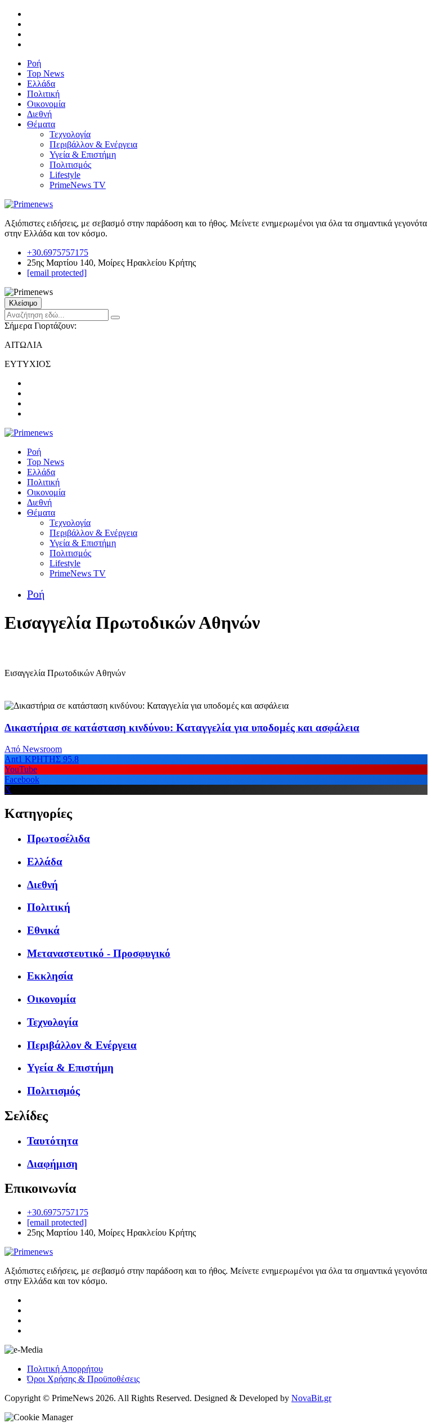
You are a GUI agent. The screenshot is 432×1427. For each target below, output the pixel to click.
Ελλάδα (41, 83)
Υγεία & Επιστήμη (83, 154)
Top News (45, 73)
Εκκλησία (50, 976)
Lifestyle (65, 175)
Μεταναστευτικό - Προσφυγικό (98, 953)
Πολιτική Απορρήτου (65, 1369)
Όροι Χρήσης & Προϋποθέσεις (83, 1379)
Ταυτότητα (52, 1141)
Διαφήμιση (52, 1164)
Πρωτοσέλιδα (58, 838)
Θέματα (41, 124)
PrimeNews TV (78, 185)
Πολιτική (43, 94)
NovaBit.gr (311, 1398)
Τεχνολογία (70, 134)
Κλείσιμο (23, 303)
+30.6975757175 (57, 252)
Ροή (34, 63)
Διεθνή (39, 114)
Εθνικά (43, 930)
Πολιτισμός (70, 164)
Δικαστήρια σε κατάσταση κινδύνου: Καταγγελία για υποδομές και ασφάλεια (181, 727)
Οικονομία (46, 104)
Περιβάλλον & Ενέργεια (93, 144)
